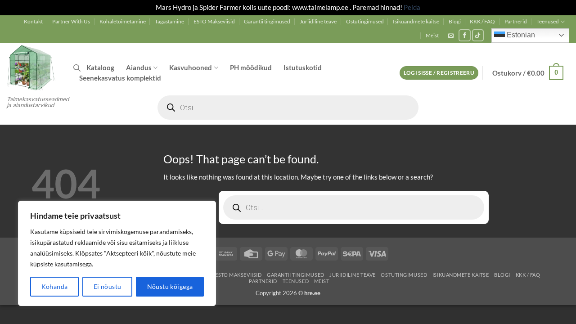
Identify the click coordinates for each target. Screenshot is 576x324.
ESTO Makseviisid (214, 21)
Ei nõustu (108, 286)
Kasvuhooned (190, 67)
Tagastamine (169, 21)
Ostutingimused (365, 21)
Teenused (547, 21)
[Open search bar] (77, 68)
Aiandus (139, 67)
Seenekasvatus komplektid (120, 78)
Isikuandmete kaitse (416, 21)
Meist (432, 35)
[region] (117, 253)
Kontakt (33, 21)
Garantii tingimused (267, 21)
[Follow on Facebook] (465, 35)
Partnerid (515, 21)
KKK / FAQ (482, 21)
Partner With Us (71, 21)
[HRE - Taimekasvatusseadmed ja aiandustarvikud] (33, 67)
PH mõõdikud (251, 67)
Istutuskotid (303, 67)
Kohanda (54, 286)
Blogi (455, 21)
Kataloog (100, 67)
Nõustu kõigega (170, 286)
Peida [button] (412, 7)
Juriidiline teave (318, 21)
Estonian (520, 35)
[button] (451, 35)
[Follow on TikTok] (478, 35)
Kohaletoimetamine (122, 21)
